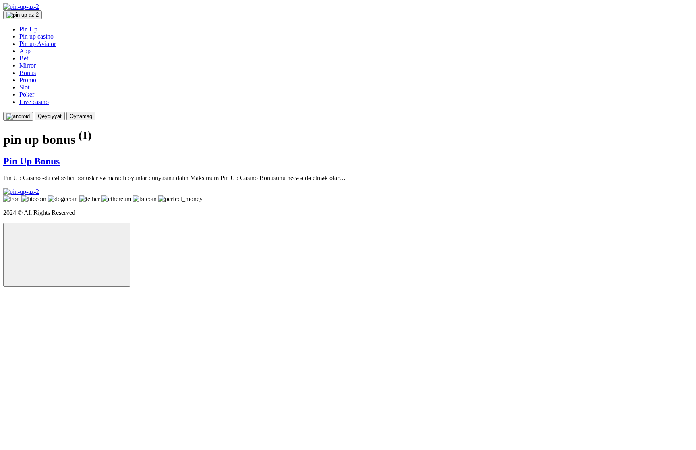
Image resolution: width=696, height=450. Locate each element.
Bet (23, 58)
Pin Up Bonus (31, 161)
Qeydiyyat (50, 116)
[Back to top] (66, 255)
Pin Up (28, 29)
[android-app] (18, 116)
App (25, 51)
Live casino (34, 101)
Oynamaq (81, 116)
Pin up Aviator (37, 43)
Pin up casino (36, 36)
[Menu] (22, 14)
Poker (26, 94)
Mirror (27, 65)
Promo (27, 80)
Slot (24, 87)
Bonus (27, 72)
